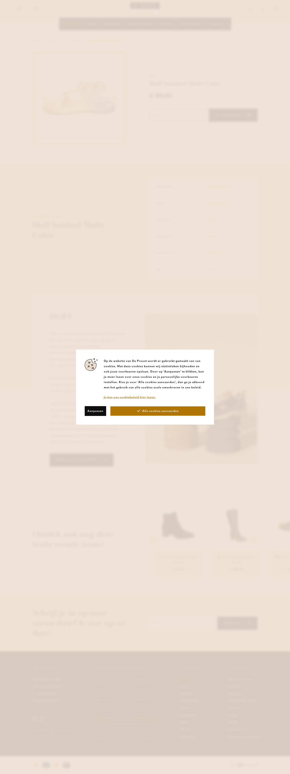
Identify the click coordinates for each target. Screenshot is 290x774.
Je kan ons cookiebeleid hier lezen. (130, 397)
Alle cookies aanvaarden (160, 411)
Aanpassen (95, 411)
